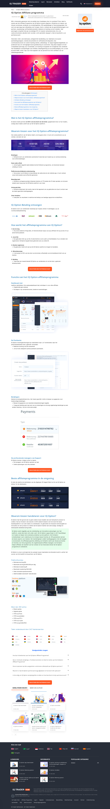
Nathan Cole (25, 16)
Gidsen (31, 5)
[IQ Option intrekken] (20, 718)
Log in (43, 2)
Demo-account (28, 802)
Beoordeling (59, 800)
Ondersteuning (91, 800)
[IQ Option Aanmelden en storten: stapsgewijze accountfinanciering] (39, 698)
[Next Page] (15, 735)
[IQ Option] (85, 26)
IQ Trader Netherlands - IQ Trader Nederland (23, 807)
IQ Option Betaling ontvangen (23, 100)
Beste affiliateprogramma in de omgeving (26, 107)
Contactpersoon (50, 800)
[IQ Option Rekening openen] (14, 772)
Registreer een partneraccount (85, 30)
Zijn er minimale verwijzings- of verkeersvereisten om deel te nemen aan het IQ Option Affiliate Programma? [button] (38, 661)
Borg (63, 2)
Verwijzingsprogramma (40, 802)
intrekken (57, 2)
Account (76, 800)
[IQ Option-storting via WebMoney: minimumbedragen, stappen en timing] (44, 764)
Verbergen (34, 93)
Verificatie (69, 2)
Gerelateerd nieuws (19, 688)
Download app (68, 800)
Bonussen (49, 2)
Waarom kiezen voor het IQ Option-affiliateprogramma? (30, 97)
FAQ (21, 802)
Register (97, 3)
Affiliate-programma (27, 800)
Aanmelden (15, 802)
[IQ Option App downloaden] (20, 698)
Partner (82, 800)
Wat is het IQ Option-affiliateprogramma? (26, 95)
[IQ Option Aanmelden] (57, 698)
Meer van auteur (36, 688)
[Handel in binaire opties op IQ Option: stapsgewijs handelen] (39, 718)
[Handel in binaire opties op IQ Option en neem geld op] (14, 779)
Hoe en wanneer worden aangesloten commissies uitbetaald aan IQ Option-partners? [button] (37, 666)
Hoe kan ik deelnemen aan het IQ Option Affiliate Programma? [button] (31, 655)
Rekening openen (34, 2)
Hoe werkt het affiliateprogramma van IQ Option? (28, 102)
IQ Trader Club (15, 800)
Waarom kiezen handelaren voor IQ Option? (26, 109)
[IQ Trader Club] (21, 789)
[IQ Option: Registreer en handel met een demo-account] (57, 718)
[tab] (40, 655)
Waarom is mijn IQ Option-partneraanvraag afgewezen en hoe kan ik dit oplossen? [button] (37, 671)
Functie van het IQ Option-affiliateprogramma (27, 104)
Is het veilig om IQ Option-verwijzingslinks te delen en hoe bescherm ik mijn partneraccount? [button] (40, 675)
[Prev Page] (12, 735)
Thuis (12, 9)
